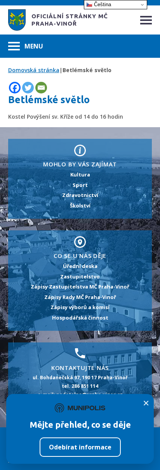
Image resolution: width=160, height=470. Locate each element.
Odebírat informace (80, 447)
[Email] (41, 87)
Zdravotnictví (80, 195)
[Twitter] (28, 87)
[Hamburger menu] (146, 20)
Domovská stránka (33, 70)
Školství (80, 205)
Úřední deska (80, 266)
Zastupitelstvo (80, 276)
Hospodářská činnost (80, 317)
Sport (80, 184)
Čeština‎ (101, 4)
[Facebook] (15, 87)
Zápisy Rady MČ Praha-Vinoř (80, 297)
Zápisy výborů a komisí (80, 307)
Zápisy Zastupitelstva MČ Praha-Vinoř (80, 286)
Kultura (80, 174)
